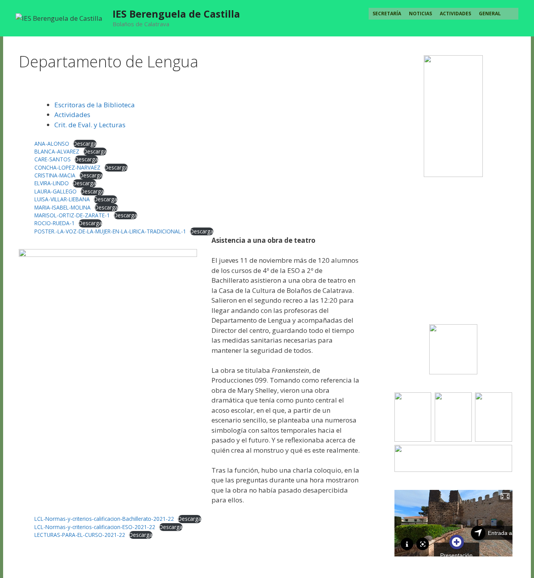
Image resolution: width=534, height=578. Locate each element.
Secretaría (387, 13)
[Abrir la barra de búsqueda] (511, 14)
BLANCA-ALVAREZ (56, 151)
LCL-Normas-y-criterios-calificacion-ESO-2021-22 (94, 527)
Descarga (85, 143)
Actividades (455, 13)
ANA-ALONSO (51, 143)
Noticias (420, 13)
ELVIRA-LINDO (51, 183)
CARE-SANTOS (52, 159)
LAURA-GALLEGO (55, 191)
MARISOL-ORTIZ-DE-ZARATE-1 (72, 215)
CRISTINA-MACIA (54, 175)
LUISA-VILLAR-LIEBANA (62, 199)
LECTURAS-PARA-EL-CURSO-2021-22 (79, 534)
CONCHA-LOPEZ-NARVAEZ (67, 167)
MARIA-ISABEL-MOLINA (62, 207)
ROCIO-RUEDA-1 (54, 223)
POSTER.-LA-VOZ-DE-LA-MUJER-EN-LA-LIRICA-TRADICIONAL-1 (110, 231)
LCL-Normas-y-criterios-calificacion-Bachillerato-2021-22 (104, 518)
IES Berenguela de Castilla (176, 13)
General (490, 13)
